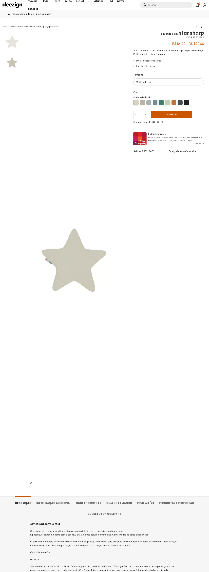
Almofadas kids (15, 26)
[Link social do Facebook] (150, 122)
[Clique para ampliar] (31, 483)
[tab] (23, 501)
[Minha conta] (205, 5)
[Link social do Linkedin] (158, 122)
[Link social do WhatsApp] (162, 122)
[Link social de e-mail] (154, 122)
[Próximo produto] (205, 27)
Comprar (171, 114)
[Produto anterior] (197, 27)
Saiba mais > (198, 143)
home (4, 26)
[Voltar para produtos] (201, 27)
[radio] (136, 102)
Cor (135, 92)
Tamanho (138, 74)
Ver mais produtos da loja (30, 14)
